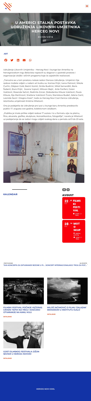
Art (6, 54)
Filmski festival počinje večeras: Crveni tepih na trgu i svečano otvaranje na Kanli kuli (22, 310)
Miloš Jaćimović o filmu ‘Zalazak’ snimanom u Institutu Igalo (66, 308)
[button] (87, 6)
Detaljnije (7, 316)
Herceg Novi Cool (45, 389)
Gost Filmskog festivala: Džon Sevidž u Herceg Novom (21, 352)
